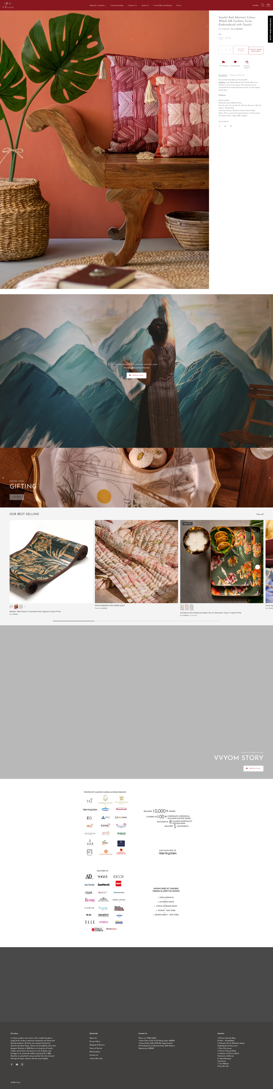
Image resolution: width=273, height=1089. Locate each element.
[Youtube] (17, 1064)
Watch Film (137, 375)
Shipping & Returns (237, 75)
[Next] (269, 477)
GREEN (182, 607)
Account (255, 5)
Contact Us (94, 1055)
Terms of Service (96, 1048)
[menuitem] (98, 5)
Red (16, 606)
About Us (93, 1038)
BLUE (191, 607)
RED (187, 607)
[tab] (224, 75)
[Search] (262, 5)
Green (11, 606)
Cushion (222, 82)
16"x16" (221, 38)
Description (223, 75)
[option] (136, 477)
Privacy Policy (95, 1041)
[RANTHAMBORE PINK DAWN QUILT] (136, 561)
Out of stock (241, 50)
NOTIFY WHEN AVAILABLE (256, 50)
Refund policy (95, 1052)
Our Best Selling (24, 514)
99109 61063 (151, 1038)
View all (259, 514)
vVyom (18, 1082)
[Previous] (3, 477)
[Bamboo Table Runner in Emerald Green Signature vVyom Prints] (51, 561)
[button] (15, 567)
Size (220, 34)
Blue (21, 606)
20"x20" (228, 38)
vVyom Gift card (96, 1058)
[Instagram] (22, 1064)
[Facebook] (12, 1064)
